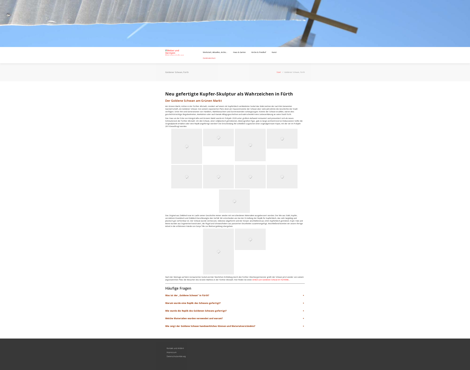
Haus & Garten (239, 52)
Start (279, 72)
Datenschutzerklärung (176, 356)
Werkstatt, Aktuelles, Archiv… (215, 52)
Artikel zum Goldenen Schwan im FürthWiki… (271, 279)
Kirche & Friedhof (258, 52)
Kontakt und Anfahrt (175, 348)
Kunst (274, 52)
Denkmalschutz (209, 58)
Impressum (171, 352)
